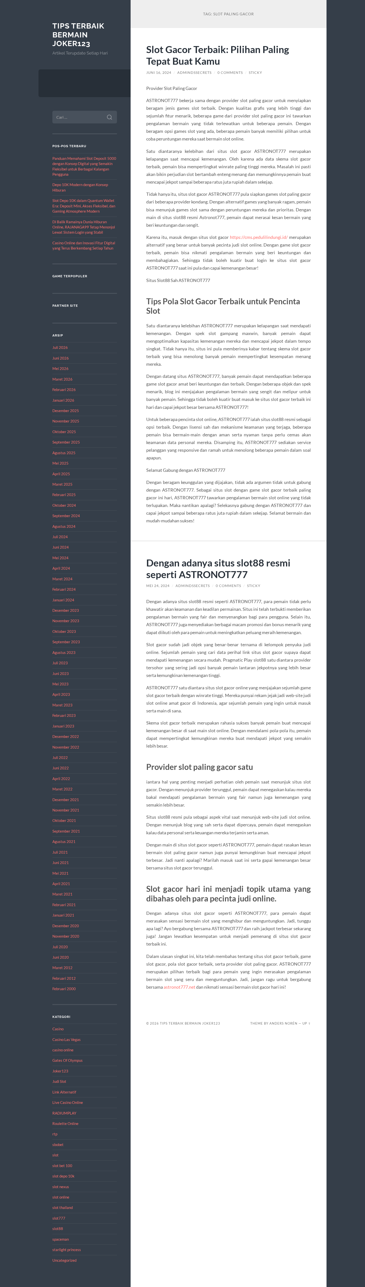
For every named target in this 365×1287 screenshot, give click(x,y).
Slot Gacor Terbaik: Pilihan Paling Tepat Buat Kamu (217, 55)
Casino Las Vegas (66, 1039)
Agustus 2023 (63, 652)
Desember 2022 (65, 736)
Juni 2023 (60, 673)
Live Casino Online (67, 1102)
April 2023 (61, 694)
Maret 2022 (62, 789)
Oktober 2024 (64, 505)
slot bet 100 (62, 1165)
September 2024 (66, 515)
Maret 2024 (62, 579)
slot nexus (60, 1186)
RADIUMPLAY (64, 1113)
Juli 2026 (60, 347)
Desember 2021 (65, 799)
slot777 (58, 1218)
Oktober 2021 (64, 820)
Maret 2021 (62, 894)
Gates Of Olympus (67, 1060)
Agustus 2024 (63, 526)
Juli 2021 (60, 852)
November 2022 (65, 747)
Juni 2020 (60, 957)
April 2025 (61, 474)
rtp (54, 1134)
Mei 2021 (60, 873)
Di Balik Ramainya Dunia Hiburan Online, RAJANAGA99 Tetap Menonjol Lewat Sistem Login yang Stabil (83, 227)
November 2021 (65, 810)
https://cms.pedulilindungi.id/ (259, 237)
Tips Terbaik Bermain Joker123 (78, 35)
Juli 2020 (60, 947)
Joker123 (60, 1071)
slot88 (57, 1228)
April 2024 (61, 568)
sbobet (58, 1144)
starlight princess (66, 1249)
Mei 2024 (60, 558)
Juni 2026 (60, 358)
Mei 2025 (60, 463)
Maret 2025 (62, 484)
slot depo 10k (63, 1176)
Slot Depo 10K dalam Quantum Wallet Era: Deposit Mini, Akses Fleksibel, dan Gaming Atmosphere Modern (83, 205)
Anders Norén (283, 1023)
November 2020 (65, 936)
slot (55, 1155)
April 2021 (61, 883)
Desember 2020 (65, 925)
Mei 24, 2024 (158, 586)
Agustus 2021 (63, 841)
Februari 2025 (64, 494)
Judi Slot (59, 1081)
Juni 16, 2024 (158, 73)
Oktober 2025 (64, 431)
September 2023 (66, 642)
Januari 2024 (63, 600)
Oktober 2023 (64, 631)
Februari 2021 (64, 904)
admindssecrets (194, 73)
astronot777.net (179, 987)
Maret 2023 (62, 705)
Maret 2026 (62, 379)
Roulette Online (65, 1123)
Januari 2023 (63, 726)
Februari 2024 (64, 589)
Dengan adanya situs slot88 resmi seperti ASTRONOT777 (218, 568)
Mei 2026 (60, 368)
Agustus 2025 (63, 452)
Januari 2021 (63, 915)
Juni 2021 (60, 862)
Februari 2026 (64, 389)
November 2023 (65, 620)
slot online (60, 1197)
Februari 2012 (64, 978)
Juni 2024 (60, 547)
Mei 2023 (60, 684)
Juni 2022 (60, 768)
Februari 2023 (64, 715)
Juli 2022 (60, 757)
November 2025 (65, 421)
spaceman (60, 1239)
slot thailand (62, 1207)
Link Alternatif (64, 1092)
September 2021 (66, 831)
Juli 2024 (60, 536)
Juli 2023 (60, 663)
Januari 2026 (63, 400)
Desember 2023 (65, 610)
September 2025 (66, 442)
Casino (58, 1029)
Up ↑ (306, 1023)
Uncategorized (64, 1260)
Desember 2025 (65, 410)
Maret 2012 (62, 967)
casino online (62, 1050)
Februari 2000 (64, 988)
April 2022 (61, 778)
